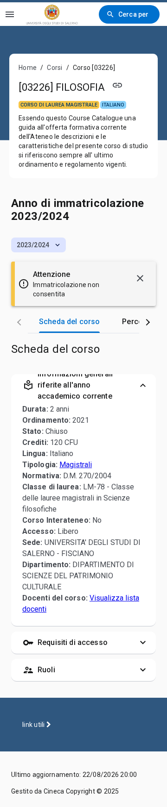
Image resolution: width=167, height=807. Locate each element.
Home (28, 67)
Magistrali (75, 464)
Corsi (54, 67)
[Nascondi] (140, 278)
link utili (34, 724)
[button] (38, 245)
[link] (52, 14)
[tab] (69, 322)
